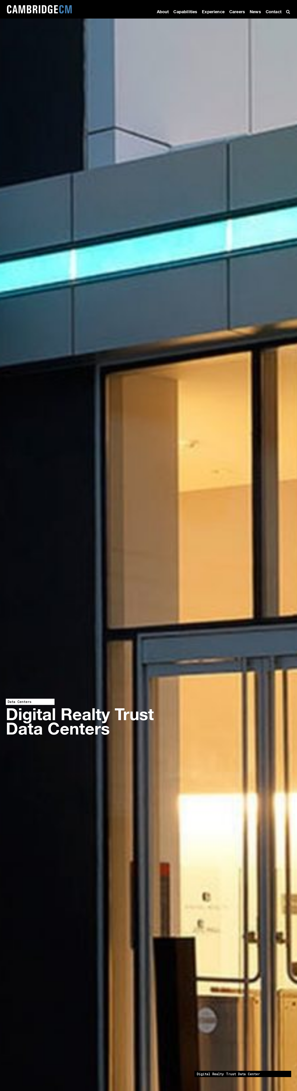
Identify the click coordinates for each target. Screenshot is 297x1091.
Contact (273, 11)
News (255, 11)
